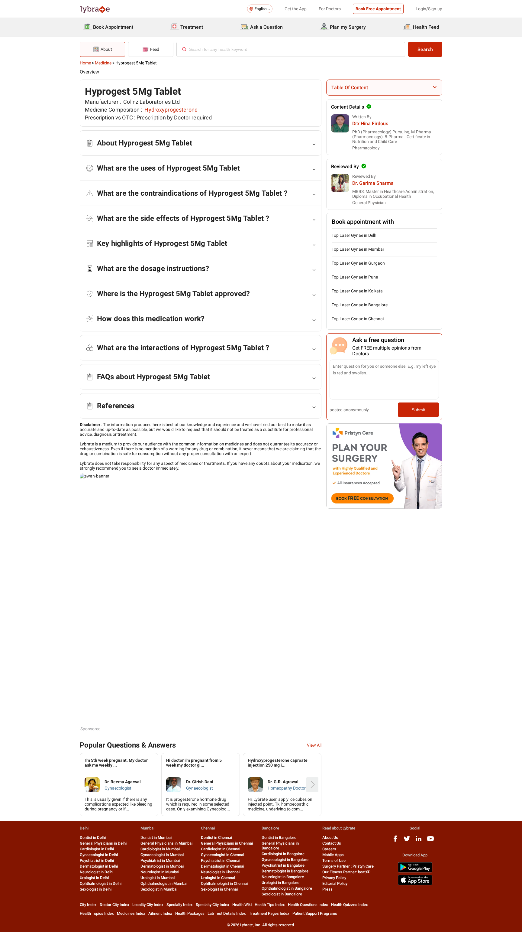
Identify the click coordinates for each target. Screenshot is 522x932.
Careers (329, 849)
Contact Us (331, 843)
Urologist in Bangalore (280, 882)
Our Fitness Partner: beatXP (346, 872)
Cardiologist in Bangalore (283, 854)
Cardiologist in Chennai (220, 849)
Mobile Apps (333, 854)
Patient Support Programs (314, 913)
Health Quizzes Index (349, 904)
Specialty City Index (212, 904)
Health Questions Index (308, 904)
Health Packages (190, 913)
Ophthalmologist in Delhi (100, 883)
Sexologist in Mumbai (158, 889)
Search (425, 49)
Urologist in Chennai (218, 877)
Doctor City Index (114, 904)
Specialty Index (179, 904)
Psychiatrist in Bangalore (283, 865)
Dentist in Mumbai (156, 837)
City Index (88, 904)
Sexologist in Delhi (95, 889)
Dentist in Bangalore (279, 837)
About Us (330, 837)
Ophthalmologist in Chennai (224, 883)
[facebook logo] (395, 841)
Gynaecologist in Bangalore (285, 859)
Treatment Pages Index (269, 913)
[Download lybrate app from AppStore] (415, 884)
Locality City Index (147, 904)
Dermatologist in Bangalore (285, 871)
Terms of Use (334, 860)
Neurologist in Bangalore (283, 877)
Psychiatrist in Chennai (220, 860)
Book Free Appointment (378, 8)
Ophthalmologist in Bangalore (287, 888)
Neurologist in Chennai (220, 872)
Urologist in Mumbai (157, 877)
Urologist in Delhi (94, 877)
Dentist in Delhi (93, 837)
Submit (418, 409)
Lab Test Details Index (227, 913)
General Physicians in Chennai (227, 843)
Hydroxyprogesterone (171, 109)
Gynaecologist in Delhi (99, 854)
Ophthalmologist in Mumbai (163, 883)
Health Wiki (242, 904)
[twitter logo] (407, 841)
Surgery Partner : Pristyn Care (348, 866)
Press (327, 889)
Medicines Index (131, 913)
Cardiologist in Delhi (97, 849)
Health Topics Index (97, 913)
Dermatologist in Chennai (222, 866)
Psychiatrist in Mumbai (160, 860)
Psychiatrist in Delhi (97, 860)
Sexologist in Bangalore (282, 894)
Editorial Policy (334, 883)
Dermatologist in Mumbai (162, 866)
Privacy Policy (334, 877)
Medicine (103, 62)
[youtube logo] (430, 841)
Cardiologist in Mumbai (160, 849)
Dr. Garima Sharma (373, 183)
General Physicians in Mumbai (166, 843)
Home (85, 62)
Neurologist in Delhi (96, 872)
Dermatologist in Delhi (99, 866)
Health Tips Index (270, 904)
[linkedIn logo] (418, 841)
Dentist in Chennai (216, 837)
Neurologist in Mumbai (159, 872)
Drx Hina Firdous (370, 123)
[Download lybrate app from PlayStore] (415, 871)
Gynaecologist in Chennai (222, 854)
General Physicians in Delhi (103, 843)
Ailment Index (160, 913)
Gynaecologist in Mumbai (162, 854)
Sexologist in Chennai (219, 889)
